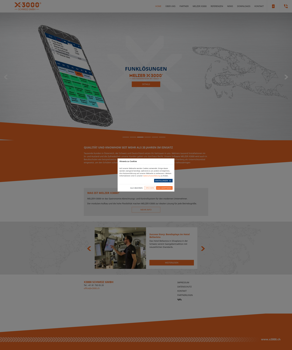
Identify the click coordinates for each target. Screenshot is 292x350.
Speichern (150, 188)
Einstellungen (161, 181)
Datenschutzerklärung (151, 176)
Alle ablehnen (136, 188)
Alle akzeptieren (164, 188)
